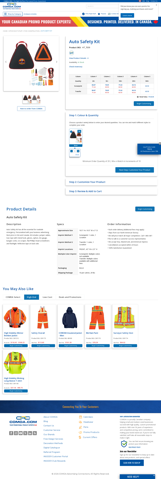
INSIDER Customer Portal (55, 456)
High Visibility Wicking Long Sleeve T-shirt (14, 379)
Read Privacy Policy (134, 447)
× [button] (156, 4)
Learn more (127, 15)
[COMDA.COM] (11, 6)
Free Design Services (53, 439)
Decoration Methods (53, 443)
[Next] (56, 62)
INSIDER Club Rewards (54, 461)
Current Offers (90, 437)
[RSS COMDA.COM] (35, 433)
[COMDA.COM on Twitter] (25, 433)
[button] (88, 14)
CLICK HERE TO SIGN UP (131, 462)
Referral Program (51, 452)
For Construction (31, 31)
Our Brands (48, 434)
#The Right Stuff (16, 31)
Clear (77, 155)
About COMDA (50, 417)
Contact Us (154, 1)
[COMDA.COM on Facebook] (11, 433)
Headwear (88, 422)
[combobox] (112, 6)
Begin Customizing (145, 209)
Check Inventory (75, 66)
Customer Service (51, 430)
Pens (85, 427)
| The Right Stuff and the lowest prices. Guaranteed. (25, 1)
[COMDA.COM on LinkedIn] (30, 433)
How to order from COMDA (31, 108)
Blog (147, 1)
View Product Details (77, 58)
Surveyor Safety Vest (123, 333)
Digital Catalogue (51, 448)
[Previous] (6, 62)
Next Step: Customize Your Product (134, 170)
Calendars (88, 417)
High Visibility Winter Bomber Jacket (13, 334)
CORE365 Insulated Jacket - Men (70, 334)
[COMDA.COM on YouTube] (21, 433)
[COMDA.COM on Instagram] (16, 433)
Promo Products (91, 432)
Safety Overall (38, 333)
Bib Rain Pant (92, 333)
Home (5, 31)
